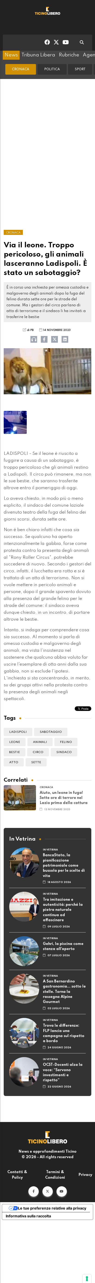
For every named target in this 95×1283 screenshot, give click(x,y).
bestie (14, 752)
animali (40, 742)
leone (14, 742)
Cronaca (20, 69)
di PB (30, 330)
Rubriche (69, 55)
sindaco (64, 752)
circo (38, 752)
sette (36, 762)
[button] (33, 1191)
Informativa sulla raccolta (28, 1216)
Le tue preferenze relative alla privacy (52, 1208)
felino (66, 742)
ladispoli (18, 732)
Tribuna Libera (38, 55)
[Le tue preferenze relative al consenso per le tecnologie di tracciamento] (87, 1278)
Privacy (85, 1175)
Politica (52, 69)
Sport (80, 69)
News (11, 55)
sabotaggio (51, 732)
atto (13, 762)
